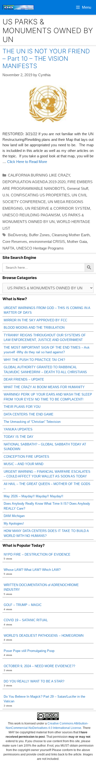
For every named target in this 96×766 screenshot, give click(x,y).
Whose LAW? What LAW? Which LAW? (32, 570)
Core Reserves (14, 241)
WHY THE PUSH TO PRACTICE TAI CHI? (34, 360)
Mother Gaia (77, 241)
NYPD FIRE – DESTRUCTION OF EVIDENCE (37, 554)
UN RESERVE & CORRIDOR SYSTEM (57, 208)
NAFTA (8, 248)
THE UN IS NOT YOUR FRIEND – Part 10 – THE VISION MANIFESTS (46, 58)
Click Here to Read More (27, 162)
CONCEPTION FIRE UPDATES (26, 456)
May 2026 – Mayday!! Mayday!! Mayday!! (33, 496)
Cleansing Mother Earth (71, 235)
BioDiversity (17, 235)
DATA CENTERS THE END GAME (28, 414)
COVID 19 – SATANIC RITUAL (26, 620)
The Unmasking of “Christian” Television (32, 422)
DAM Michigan (14, 516)
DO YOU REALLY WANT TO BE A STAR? (34, 681)
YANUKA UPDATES (18, 429)
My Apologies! (14, 523)
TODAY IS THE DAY (18, 437)
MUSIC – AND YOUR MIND (23, 464)
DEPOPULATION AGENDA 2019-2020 (33, 182)
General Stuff (77, 188)
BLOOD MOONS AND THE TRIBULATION (34, 327)
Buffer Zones (39, 235)
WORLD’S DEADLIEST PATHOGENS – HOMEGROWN (43, 635)
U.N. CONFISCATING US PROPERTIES (36, 195)
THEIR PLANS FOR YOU (22, 407)
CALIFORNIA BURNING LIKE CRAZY (39, 175)
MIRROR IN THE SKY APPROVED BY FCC (35, 320)
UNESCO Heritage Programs (40, 248)
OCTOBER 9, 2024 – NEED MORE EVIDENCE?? (39, 666)
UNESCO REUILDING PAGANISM (31, 215)
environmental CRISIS (47, 241)
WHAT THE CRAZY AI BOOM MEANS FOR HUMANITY (44, 387)
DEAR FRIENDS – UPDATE (24, 379)
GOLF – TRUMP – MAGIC (23, 605)
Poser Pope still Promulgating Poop (29, 651)
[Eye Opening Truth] (18, 7)
